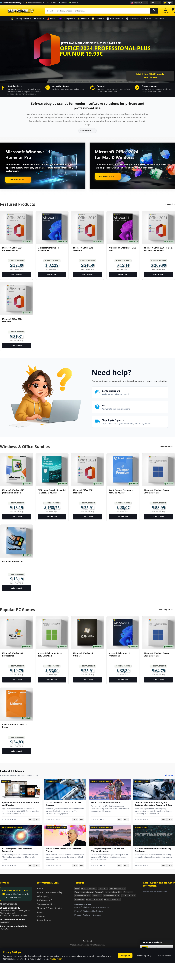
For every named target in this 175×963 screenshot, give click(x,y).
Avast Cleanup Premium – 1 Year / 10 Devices (122, 491)
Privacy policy (43, 896)
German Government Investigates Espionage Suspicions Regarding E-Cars (153, 803)
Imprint (40, 888)
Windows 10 (103, 888)
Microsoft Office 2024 (82, 896)
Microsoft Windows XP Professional (13, 654)
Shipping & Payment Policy (49, 908)
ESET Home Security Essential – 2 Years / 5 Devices (51, 491)
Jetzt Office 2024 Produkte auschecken (150, 75)
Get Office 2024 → (108, 176)
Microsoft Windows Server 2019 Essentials (50, 654)
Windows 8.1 (97, 896)
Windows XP (79, 899)
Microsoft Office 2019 (117, 888)
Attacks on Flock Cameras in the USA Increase (63, 803)
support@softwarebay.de (17, 894)
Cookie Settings (44, 920)
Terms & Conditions (46, 904)
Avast (77, 888)
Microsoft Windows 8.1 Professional (88, 911)
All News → (170, 775)
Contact (40, 912)
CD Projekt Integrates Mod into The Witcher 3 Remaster (107, 849)
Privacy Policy (55, 959)
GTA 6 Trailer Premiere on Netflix (106, 802)
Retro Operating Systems (84, 892)
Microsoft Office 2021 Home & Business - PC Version (158, 249)
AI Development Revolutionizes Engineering (17, 849)
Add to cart (16, 274)
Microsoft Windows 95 (12, 561)
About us (41, 916)
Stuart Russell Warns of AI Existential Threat (63, 849)
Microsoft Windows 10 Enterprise (87, 915)
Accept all (125, 955)
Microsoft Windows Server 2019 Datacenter (156, 491)
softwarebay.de (10, 904)
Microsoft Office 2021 (88, 888)
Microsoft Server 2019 (113, 892)
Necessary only (144, 955)
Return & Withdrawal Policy (49, 892)
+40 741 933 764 (13, 897)
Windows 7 (99, 892)
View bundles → (167, 446)
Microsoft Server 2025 (112, 899)
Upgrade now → (18, 179)
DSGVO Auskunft (44, 900)
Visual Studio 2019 (128, 896)
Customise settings (163, 955)
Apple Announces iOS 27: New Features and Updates (20, 803)
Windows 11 (128, 892)
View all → (170, 204)
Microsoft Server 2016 (112, 896)
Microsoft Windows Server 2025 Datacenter (156, 654)
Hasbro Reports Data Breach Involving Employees (153, 849)
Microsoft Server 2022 (94, 899)
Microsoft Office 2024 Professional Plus (12, 249)
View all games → (166, 609)
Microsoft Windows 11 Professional (48, 249)
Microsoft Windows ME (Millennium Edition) (13, 491)
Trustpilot (87, 941)
